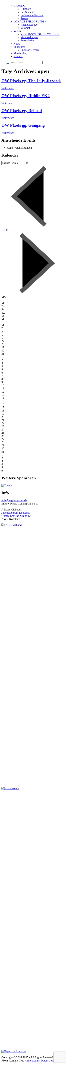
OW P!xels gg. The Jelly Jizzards (31, 80)
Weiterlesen (7, 88)
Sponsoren (19, 46)
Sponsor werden (30, 49)
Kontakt (18, 56)
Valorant (25, 27)
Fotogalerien (27, 40)
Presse (24, 18)
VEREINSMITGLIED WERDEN (40, 34)
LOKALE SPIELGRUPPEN (30, 21)
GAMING (19, 5)
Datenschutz (48, 1060)
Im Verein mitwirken (32, 15)
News (17, 43)
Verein (17, 30)
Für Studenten (28, 12)
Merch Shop (20, 53)
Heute (4, 229)
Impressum (32, 1060)
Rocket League (29, 24)
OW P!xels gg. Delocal (21, 110)
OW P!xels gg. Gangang (23, 125)
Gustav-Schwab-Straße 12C (17, 515)
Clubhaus (26, 8)
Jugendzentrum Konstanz (15, 512)
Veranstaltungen (29, 37)
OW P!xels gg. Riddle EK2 (25, 95)
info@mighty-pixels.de (14, 500)
